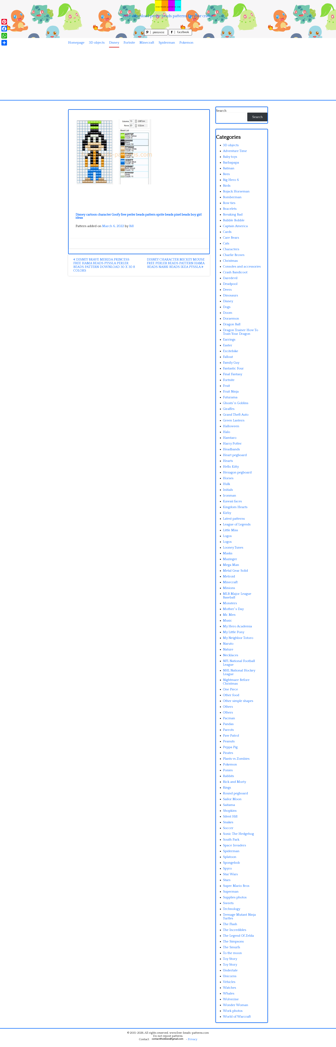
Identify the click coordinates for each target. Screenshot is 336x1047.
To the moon (232, 953)
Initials (228, 490)
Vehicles (229, 982)
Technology (231, 909)
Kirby (227, 513)
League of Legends (237, 524)
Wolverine (231, 999)
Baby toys (230, 157)
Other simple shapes (238, 701)
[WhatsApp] (4, 35)
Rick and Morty (234, 782)
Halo (226, 432)
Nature (228, 649)
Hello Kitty (231, 467)
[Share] (4, 42)
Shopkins (230, 811)
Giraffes (228, 409)
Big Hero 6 (231, 180)
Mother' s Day (233, 609)
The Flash (230, 924)
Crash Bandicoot (235, 272)
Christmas (230, 261)
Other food (231, 695)
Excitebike (230, 351)
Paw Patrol (231, 735)
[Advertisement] (168, 73)
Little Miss (230, 530)
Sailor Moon (232, 799)
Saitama (229, 805)
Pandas (228, 724)
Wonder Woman (235, 1005)
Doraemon (231, 318)
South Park (231, 839)
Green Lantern (233, 420)
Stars (226, 880)
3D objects (97, 42)
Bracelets (230, 209)
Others (228, 707)
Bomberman (232, 197)
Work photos (233, 1011)
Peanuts (229, 741)
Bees (226, 174)
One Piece (230, 689)
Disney (114, 42)
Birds (226, 186)
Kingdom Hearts (235, 507)
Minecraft (146, 42)
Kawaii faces (232, 501)
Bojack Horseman (236, 191)
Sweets (228, 903)
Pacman (229, 718)
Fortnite (129, 42)
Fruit (226, 386)
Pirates (228, 753)
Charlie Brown (233, 255)
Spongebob (231, 863)
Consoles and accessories (242, 266)
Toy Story (230, 959)
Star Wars (230, 874)
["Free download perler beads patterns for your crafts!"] (168, 5)
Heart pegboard (235, 455)
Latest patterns (234, 519)
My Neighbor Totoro (238, 638)
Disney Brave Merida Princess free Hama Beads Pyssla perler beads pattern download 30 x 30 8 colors (104, 265)
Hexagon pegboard (237, 472)
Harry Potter (232, 443)
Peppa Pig (230, 747)
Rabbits (228, 776)
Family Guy (231, 363)
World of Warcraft (237, 1016)
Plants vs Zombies (236, 759)
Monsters (230, 603)
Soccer (228, 828)
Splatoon (229, 857)
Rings (227, 787)
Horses (228, 478)
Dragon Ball (231, 324)
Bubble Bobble (233, 220)
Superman (231, 891)
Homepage (76, 42)
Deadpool (230, 284)
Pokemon (186, 42)
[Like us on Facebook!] (180, 34)
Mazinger (230, 559)
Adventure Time (235, 151)
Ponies (228, 770)
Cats (226, 243)
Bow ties (229, 203)
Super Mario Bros (236, 886)
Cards (227, 232)
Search (221, 111)
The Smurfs (231, 947)
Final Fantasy (232, 374)
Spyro (227, 868)
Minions (229, 588)
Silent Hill (230, 816)
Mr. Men (229, 615)
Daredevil (230, 278)
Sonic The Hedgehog (238, 834)
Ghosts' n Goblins (235, 403)
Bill (131, 226)
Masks (227, 553)
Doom (227, 313)
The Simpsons (233, 941)
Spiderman (167, 42)
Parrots (228, 730)
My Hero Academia (237, 626)
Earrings (229, 339)
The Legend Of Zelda (238, 936)
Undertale (230, 970)
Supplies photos (235, 897)
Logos (227, 536)
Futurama (230, 397)
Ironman (229, 495)
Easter (227, 345)
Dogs (226, 307)
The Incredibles (234, 930)
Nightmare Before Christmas (236, 681)
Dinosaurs (230, 295)
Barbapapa (231, 162)
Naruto (228, 644)
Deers (227, 290)
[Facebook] (4, 28)
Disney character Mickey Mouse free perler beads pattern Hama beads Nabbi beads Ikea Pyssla (176, 263)
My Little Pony (233, 632)
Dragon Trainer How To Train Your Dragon (240, 332)
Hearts (228, 461)
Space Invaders (234, 845)
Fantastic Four (233, 368)
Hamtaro (229, 438)
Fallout (228, 357)
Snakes (228, 822)
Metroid (229, 576)
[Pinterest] (4, 21)
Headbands (231, 449)
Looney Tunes (233, 547)
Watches (229, 988)
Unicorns (229, 976)
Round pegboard (235, 793)
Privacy (192, 1039)
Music (227, 620)
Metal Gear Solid (235, 571)
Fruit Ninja (231, 391)
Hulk (226, 484)
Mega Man (231, 565)
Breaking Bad (233, 214)
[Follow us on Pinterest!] (156, 34)
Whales (228, 993)
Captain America (235, 226)
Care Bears (231, 238)
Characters (231, 249)
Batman (228, 168)
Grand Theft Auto (235, 415)
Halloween (231, 426)
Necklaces (230, 655)
